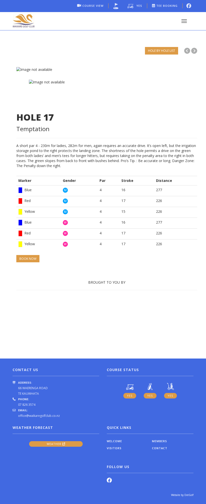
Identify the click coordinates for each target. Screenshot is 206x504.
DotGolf (188, 495)
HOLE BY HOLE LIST (161, 50)
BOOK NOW (27, 259)
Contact (159, 448)
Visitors (114, 448)
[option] (106, 69)
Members (159, 441)
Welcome (114, 441)
